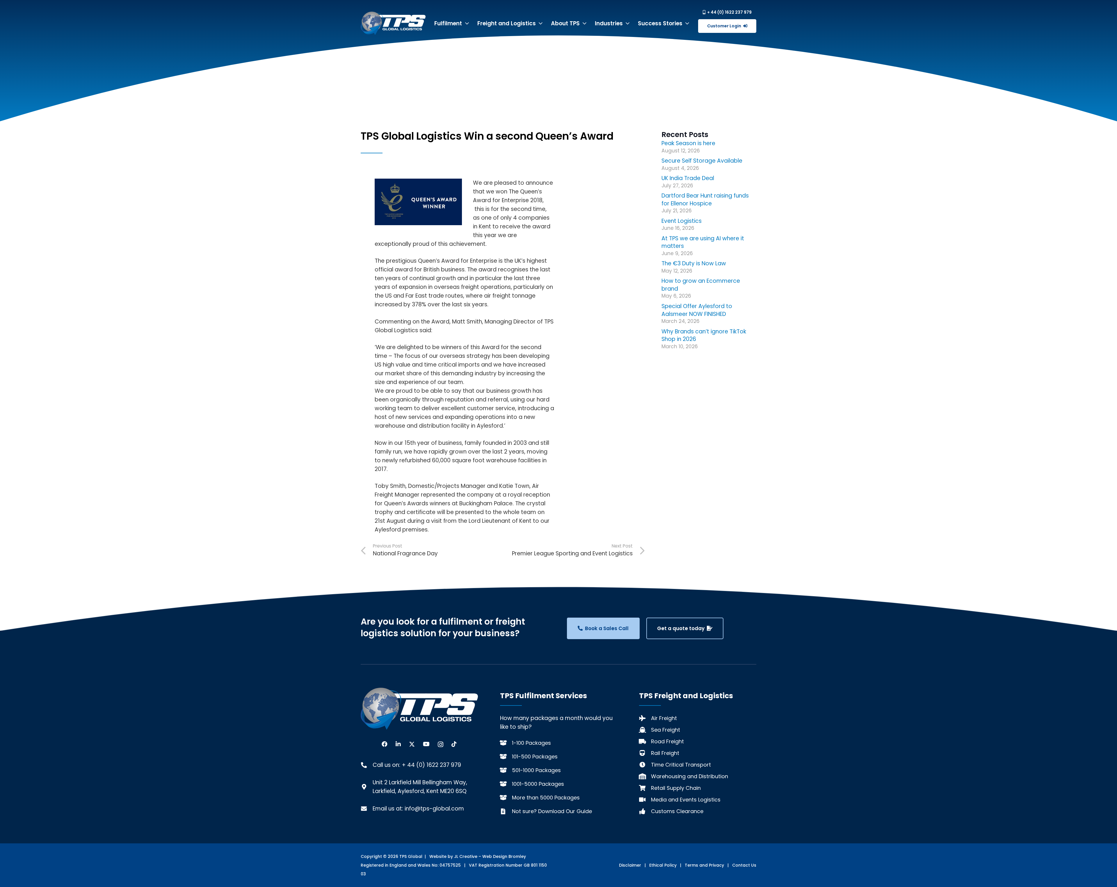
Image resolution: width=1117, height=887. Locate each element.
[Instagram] (440, 744)
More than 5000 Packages (546, 797)
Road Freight (667, 741)
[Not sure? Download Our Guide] (506, 811)
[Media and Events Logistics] (645, 800)
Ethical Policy (663, 865)
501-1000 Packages (536, 770)
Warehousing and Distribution (689, 776)
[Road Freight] (645, 741)
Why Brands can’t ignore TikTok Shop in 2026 (703, 335)
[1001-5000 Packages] (506, 784)
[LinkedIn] (398, 744)
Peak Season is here (688, 143)
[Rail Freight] (645, 753)
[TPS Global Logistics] (393, 23)
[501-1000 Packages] (506, 770)
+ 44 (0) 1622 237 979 (431, 765)
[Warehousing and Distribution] (645, 776)
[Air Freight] (645, 718)
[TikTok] (454, 744)
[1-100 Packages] (506, 743)
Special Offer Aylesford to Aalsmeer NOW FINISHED (696, 310)
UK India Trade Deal (687, 178)
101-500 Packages (535, 756)
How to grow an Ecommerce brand (700, 285)
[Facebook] (384, 744)
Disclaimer (630, 865)
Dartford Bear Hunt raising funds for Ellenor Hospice (705, 199)
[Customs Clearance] (645, 811)
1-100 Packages (531, 742)
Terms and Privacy (704, 865)
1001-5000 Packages (538, 784)
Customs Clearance (677, 811)
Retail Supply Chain (676, 788)
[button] (467, 23)
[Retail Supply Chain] (645, 788)
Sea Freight (665, 729)
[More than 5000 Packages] (506, 798)
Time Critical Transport (681, 764)
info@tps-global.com (434, 809)
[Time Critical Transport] (645, 765)
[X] (412, 744)
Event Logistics (681, 221)
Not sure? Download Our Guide (552, 811)
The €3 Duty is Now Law (693, 263)
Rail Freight (665, 753)
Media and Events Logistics (686, 799)
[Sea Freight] (645, 730)
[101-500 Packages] (506, 757)
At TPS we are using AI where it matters (702, 242)
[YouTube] (426, 744)
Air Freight (664, 718)
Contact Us (744, 865)
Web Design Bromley (504, 856)
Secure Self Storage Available (701, 161)
